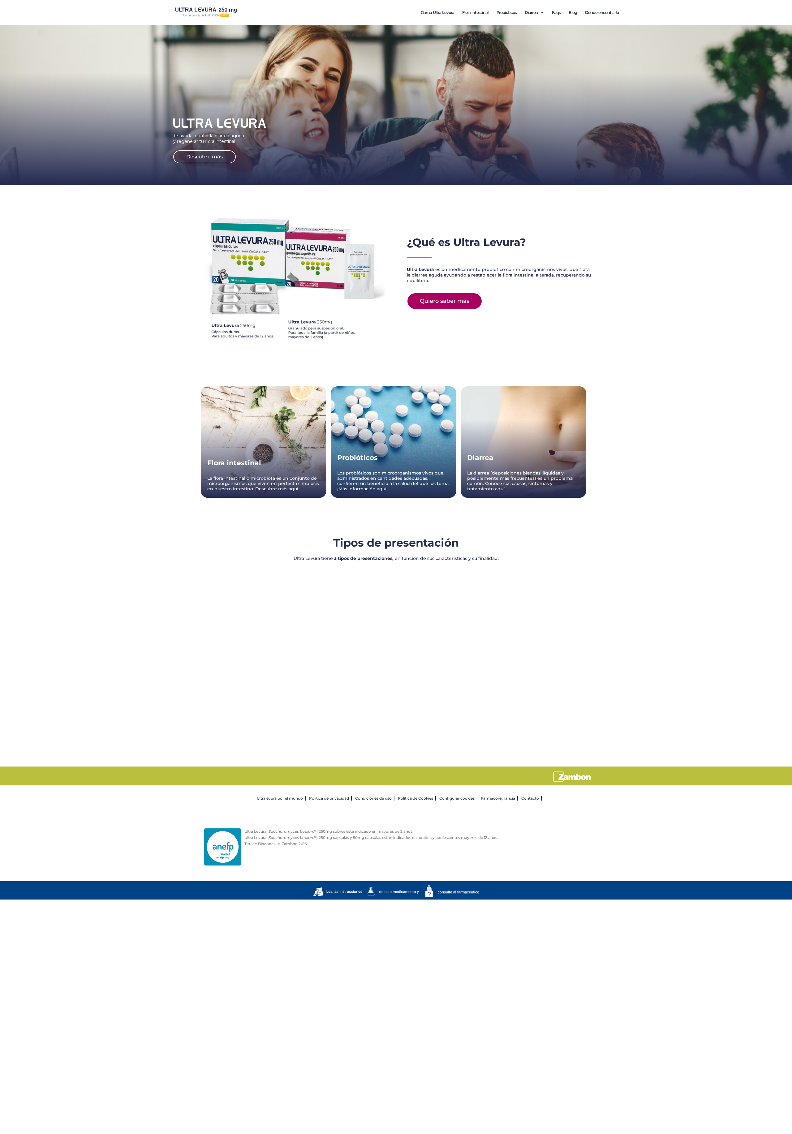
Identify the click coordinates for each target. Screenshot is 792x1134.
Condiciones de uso (373, 798)
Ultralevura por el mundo (280, 798)
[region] (396, 654)
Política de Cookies (415, 798)
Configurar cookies (457, 798)
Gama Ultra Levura (437, 12)
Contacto (530, 798)
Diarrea (531, 12)
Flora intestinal (475, 12)
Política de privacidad (329, 798)
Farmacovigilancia (498, 798)
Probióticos (507, 12)
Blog (573, 12)
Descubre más (204, 157)
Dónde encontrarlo (602, 12)
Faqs (556, 12)
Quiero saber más (444, 301)
